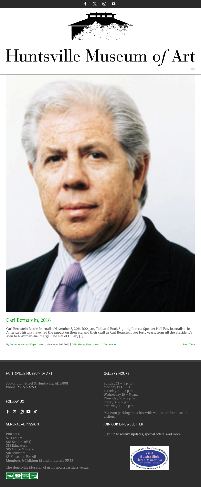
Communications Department (27, 344)
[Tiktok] (35, 412)
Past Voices (92, 344)
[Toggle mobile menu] (193, 68)
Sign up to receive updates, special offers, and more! (143, 434)
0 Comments (109, 344)
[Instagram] (22, 412)
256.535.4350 (26, 387)
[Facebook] (8, 412)
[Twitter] (15, 412)
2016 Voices (78, 344)
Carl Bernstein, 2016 (28, 320)
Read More (189, 344)
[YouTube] (28, 412)
